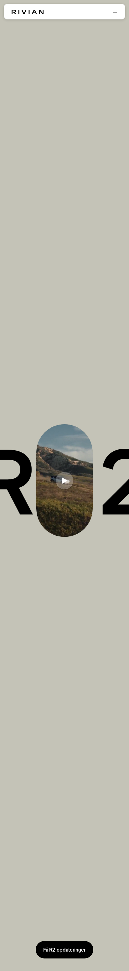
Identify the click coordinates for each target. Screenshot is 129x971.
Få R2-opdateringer (64, 949)
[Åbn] (115, 12)
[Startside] (27, 12)
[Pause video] (64, 480)
